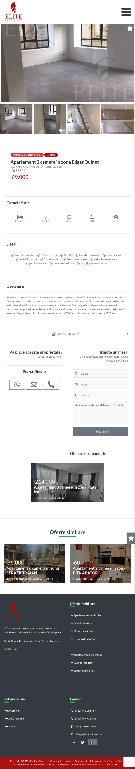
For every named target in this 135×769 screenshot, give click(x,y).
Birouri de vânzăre (83, 631)
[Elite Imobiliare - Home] (14, 11)
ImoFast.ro (112, 764)
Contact (11, 726)
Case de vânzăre (82, 623)
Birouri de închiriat (83, 670)
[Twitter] (82, 742)
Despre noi (13, 710)
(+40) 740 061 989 (85, 710)
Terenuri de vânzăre (84, 638)
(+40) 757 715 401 (85, 718)
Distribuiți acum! (68, 334)
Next (101, 482)
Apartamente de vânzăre (87, 615)
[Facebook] (74, 742)
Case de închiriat (82, 662)
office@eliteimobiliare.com (88, 734)
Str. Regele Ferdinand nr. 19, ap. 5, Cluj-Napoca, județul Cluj (31, 642)
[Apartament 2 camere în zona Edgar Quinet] (67, 63)
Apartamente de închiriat (87, 654)
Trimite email (100, 431)
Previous (34, 482)
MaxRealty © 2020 (94, 764)
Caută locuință (15, 718)
